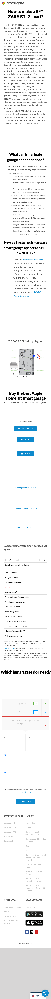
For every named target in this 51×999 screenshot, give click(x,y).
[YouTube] (36, 932)
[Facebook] (27, 932)
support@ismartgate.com (28, 792)
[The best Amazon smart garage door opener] (25, 475)
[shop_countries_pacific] (25, 458)
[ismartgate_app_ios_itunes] (34, 923)
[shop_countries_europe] (25, 444)
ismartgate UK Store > (25, 527)
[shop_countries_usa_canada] (25, 433)
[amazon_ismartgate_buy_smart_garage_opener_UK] (25, 515)
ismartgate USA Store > (25, 487)
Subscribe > (32, 907)
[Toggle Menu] (47, 3)
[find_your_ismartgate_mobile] (25, 677)
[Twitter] (31, 932)
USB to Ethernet (10, 648)
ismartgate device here (32, 259)
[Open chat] (45, 993)
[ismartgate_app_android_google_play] (34, 914)
